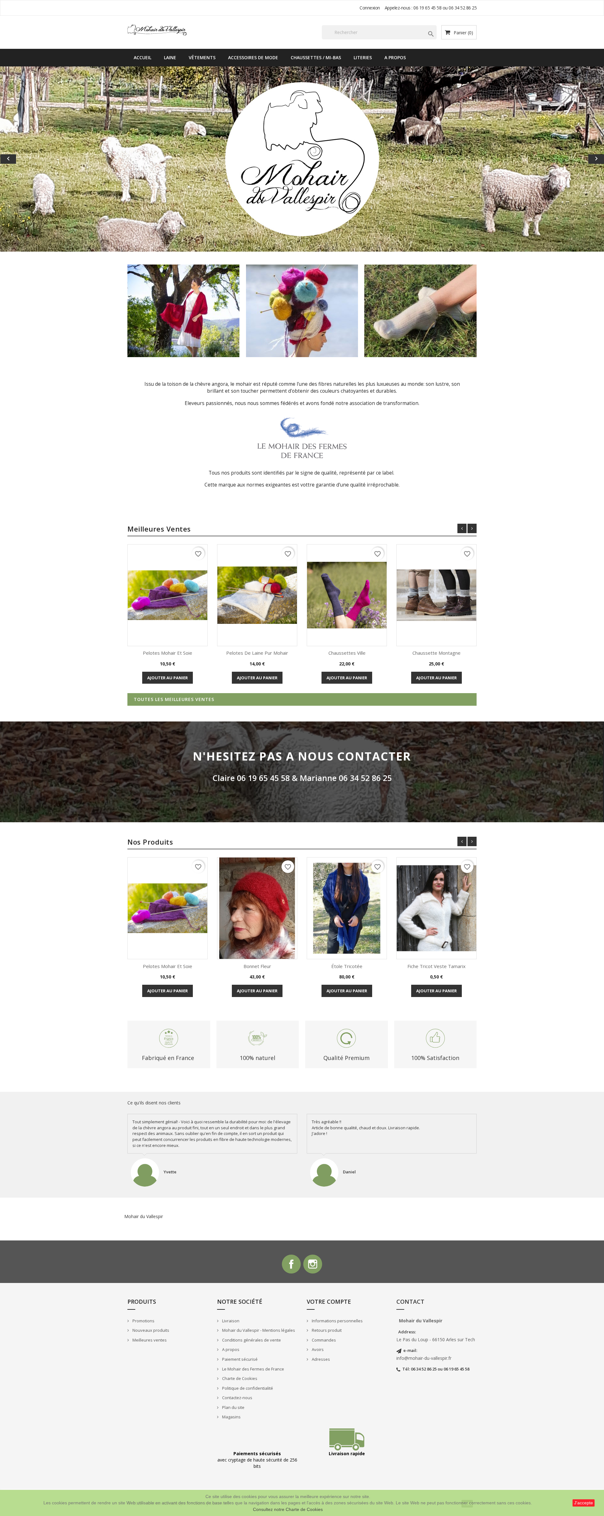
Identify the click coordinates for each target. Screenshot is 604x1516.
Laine (170, 57)
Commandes (323, 1340)
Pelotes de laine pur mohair (257, 653)
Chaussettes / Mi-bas (316, 57)
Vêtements (202, 57)
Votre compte (329, 1301)
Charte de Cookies (239, 1378)
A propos (395, 57)
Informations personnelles (337, 1321)
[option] (302, 159)
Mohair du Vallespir (143, 1216)
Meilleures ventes (149, 1340)
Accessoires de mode (253, 57)
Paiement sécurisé (239, 1359)
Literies (363, 57)
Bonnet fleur (257, 966)
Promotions (142, 1321)
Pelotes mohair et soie (167, 653)
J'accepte (583, 1502)
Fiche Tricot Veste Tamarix (436, 966)
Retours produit (326, 1330)
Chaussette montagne (436, 653)
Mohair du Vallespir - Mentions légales (258, 1330)
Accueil (142, 57)
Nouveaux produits (150, 1330)
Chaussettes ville (347, 653)
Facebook (291, 1264)
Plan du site (232, 1407)
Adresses (320, 1359)
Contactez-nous (236, 1397)
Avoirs (317, 1349)
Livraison (230, 1321)
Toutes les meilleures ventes (174, 699)
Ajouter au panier (167, 678)
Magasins (231, 1417)
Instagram (312, 1264)
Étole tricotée (346, 966)
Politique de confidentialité (247, 1388)
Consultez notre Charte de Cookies (288, 1509)
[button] (45, 159)
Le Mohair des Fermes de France (252, 1369)
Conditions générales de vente (251, 1340)
